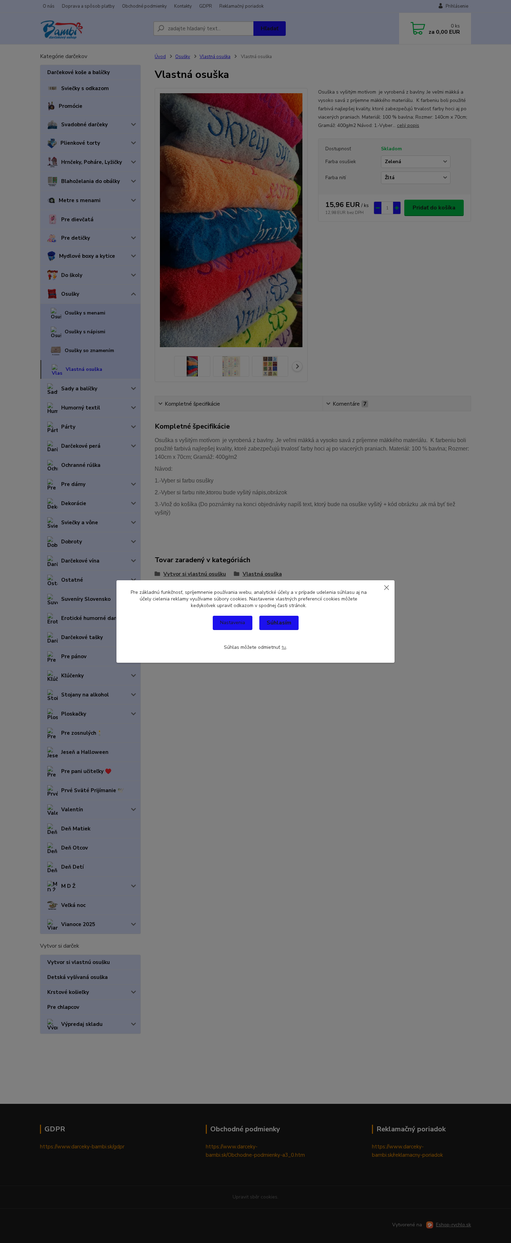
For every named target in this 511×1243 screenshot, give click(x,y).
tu (284, 647)
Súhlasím (279, 623)
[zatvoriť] (386, 587)
